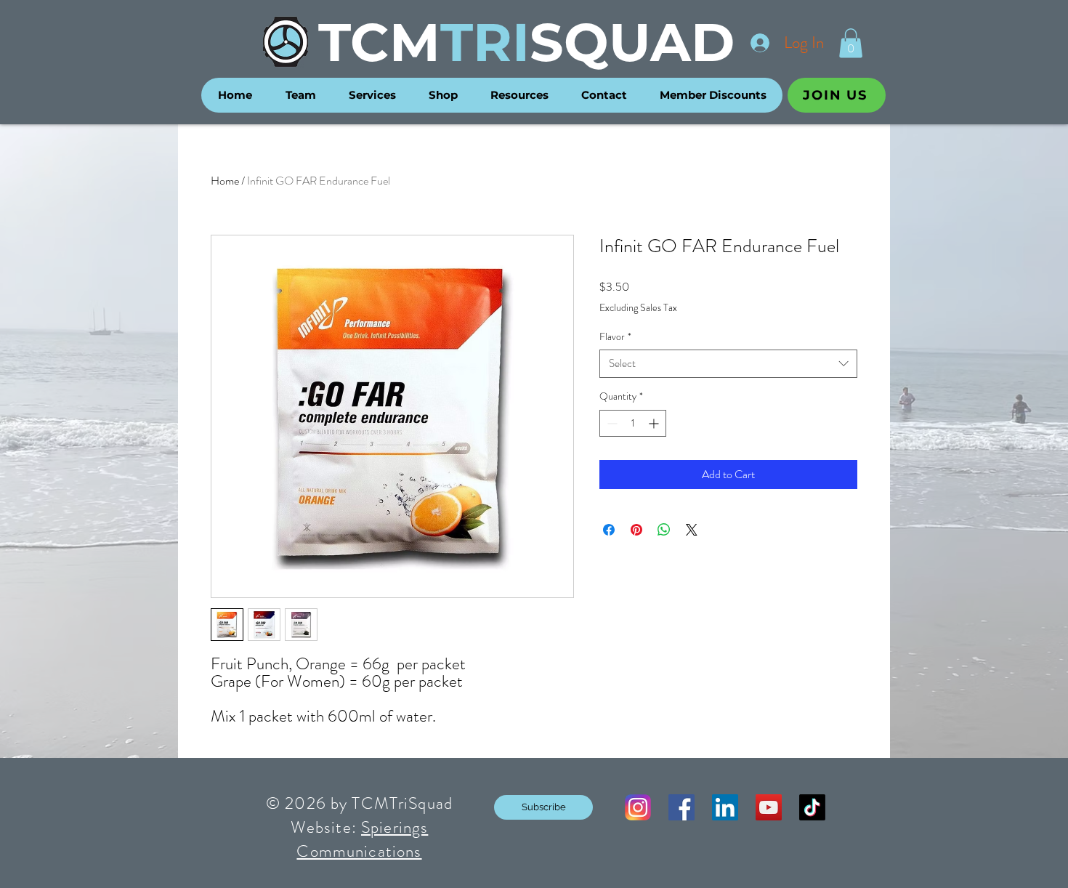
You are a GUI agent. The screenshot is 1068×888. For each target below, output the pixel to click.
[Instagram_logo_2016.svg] (638, 807)
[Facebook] (681, 807)
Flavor (615, 337)
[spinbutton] (633, 423)
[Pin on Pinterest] (636, 529)
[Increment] (655, 423)
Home (225, 180)
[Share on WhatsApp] (664, 529)
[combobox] (728, 364)
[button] (850, 43)
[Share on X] (691, 529)
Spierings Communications (362, 839)
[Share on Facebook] (609, 529)
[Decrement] (611, 423)
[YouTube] (769, 807)
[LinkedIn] (725, 807)
